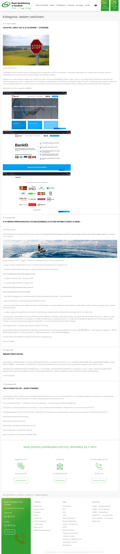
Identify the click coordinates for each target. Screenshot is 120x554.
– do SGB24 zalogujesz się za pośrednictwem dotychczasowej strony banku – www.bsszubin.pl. (37, 296)
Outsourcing (38, 524)
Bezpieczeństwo (69, 530)
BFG (64, 509)
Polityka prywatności (70, 533)
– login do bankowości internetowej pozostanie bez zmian (24, 301)
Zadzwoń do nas (99, 480)
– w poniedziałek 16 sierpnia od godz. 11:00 (18, 283)
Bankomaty (96, 521)
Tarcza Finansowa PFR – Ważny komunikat (21, 388)
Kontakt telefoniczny (99, 459)
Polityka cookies (68, 536)
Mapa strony (38, 527)
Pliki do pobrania (69, 518)
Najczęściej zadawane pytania (14, 421)
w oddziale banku (59, 473)
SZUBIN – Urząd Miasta (100, 512)
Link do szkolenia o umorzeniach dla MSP (17, 430)
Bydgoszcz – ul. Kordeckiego (102, 515)
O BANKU (37, 502)
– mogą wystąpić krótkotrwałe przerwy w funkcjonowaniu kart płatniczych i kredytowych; (35, 265)
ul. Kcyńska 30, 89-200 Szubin (14, 508)
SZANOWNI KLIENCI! (9, 230)
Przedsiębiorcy (61, 5)
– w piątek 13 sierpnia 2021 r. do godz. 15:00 (18, 278)
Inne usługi (79, 5)
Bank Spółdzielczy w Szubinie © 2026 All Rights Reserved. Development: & (74, 552)
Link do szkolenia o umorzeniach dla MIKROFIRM (20, 435)
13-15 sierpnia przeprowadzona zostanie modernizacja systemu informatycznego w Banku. (41, 222)
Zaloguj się (114, 7)
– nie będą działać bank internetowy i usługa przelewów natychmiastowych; (31, 269)
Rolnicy (52, 5)
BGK (64, 512)
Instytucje (71, 5)
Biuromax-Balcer (99, 552)
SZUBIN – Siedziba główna (101, 506)
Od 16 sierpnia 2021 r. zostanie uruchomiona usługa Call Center (25, 326)
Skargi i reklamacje (69, 521)
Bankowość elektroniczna (72, 539)
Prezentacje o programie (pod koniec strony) (19, 426)
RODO (65, 527)
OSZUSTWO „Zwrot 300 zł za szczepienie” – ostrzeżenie (25, 28)
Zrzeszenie (37, 518)
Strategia (37, 512)
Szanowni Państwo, (10, 68)
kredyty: (9, 524)
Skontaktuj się (60, 480)
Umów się (60, 459)
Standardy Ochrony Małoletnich (70, 543)
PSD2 (64, 515)
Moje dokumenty (105, 7)
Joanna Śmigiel (8, 341)
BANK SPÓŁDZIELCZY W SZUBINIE (13, 503)
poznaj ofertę (21, 473)
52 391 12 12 (99, 473)
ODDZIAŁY (96, 502)
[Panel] (95, 5)
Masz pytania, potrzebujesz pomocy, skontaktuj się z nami (60, 447)
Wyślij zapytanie (20, 480)
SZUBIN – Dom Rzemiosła (101, 509)
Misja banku (38, 506)
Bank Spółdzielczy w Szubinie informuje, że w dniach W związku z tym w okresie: (59, 235)
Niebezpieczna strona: (17, 88)
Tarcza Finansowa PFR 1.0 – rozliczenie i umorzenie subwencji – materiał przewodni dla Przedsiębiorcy (39, 403)
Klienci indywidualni (42, 5)
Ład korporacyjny (40, 521)
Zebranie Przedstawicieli (13, 354)
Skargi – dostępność (70, 524)
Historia (36, 515)
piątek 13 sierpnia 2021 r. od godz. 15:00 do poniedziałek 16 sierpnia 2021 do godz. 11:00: (33, 260)
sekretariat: (9, 515)
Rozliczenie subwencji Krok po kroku (15, 417)
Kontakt (87, 5)
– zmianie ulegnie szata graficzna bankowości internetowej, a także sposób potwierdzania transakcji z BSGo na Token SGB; (47, 312)
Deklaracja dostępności (42, 530)
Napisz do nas (21, 459)
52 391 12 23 (9, 525)
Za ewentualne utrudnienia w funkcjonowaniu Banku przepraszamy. (27, 337)
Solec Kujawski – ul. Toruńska (102, 518)
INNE (64, 502)
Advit (90, 552)
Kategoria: (23, 17)
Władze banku (39, 509)
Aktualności (67, 506)
